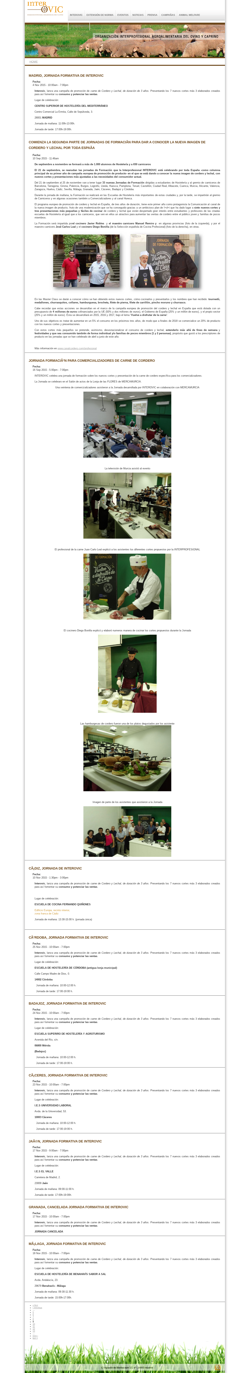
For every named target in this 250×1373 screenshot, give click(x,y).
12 (34, 1329)
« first (35, 1305)
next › (35, 1336)
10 (34, 1324)
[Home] (45, 17)
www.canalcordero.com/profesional (77, 348)
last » (35, 1338)
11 (34, 1326)
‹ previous (37, 1307)
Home (33, 61)
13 (34, 1331)
